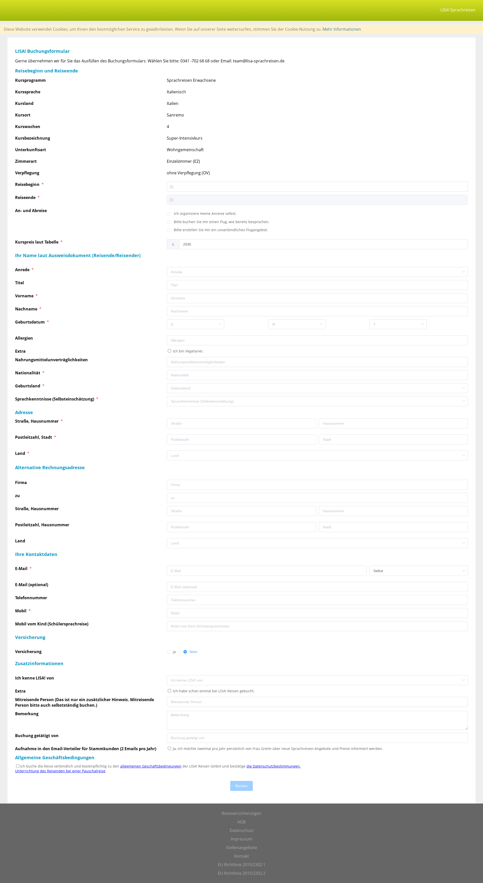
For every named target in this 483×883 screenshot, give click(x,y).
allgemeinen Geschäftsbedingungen (150, 766)
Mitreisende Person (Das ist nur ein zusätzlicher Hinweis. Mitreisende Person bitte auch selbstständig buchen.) (84, 702)
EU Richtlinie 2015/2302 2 (241, 873)
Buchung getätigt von (38, 735)
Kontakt (241, 856)
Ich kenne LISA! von (35, 678)
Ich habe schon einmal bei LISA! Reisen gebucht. (213, 691)
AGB (241, 822)
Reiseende (25, 197)
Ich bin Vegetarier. (188, 351)
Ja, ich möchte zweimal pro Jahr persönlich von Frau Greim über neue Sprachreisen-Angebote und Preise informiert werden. (277, 748)
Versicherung (29, 651)
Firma (21, 482)
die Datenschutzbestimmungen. (274, 766)
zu (18, 495)
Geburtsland (28, 386)
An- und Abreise (31, 210)
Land (20, 453)
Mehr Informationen (342, 29)
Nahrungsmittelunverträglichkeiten (52, 360)
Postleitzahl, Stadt (34, 437)
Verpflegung (27, 173)
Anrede (22, 269)
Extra (21, 351)
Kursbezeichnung (32, 138)
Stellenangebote (241, 847)
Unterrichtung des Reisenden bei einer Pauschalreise (60, 771)
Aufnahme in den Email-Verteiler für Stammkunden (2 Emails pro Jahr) (85, 748)
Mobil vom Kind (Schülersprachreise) (52, 624)
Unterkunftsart (30, 149)
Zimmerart (26, 161)
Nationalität (28, 373)
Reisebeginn (28, 184)
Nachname (26, 309)
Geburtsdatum (30, 322)
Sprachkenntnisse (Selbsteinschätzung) (55, 399)
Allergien (24, 338)
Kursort (22, 115)
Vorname (24, 296)
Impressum (241, 839)
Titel (20, 283)
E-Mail (21, 568)
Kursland (24, 103)
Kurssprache (27, 92)
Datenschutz (242, 830)
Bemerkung (27, 713)
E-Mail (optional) (32, 584)
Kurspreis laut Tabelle (37, 242)
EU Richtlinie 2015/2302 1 (241, 864)
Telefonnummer (31, 597)
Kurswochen (27, 126)
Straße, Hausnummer (37, 421)
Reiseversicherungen (241, 813)
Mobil (21, 611)
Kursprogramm (30, 80)
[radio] (201, 214)
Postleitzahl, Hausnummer (42, 525)
